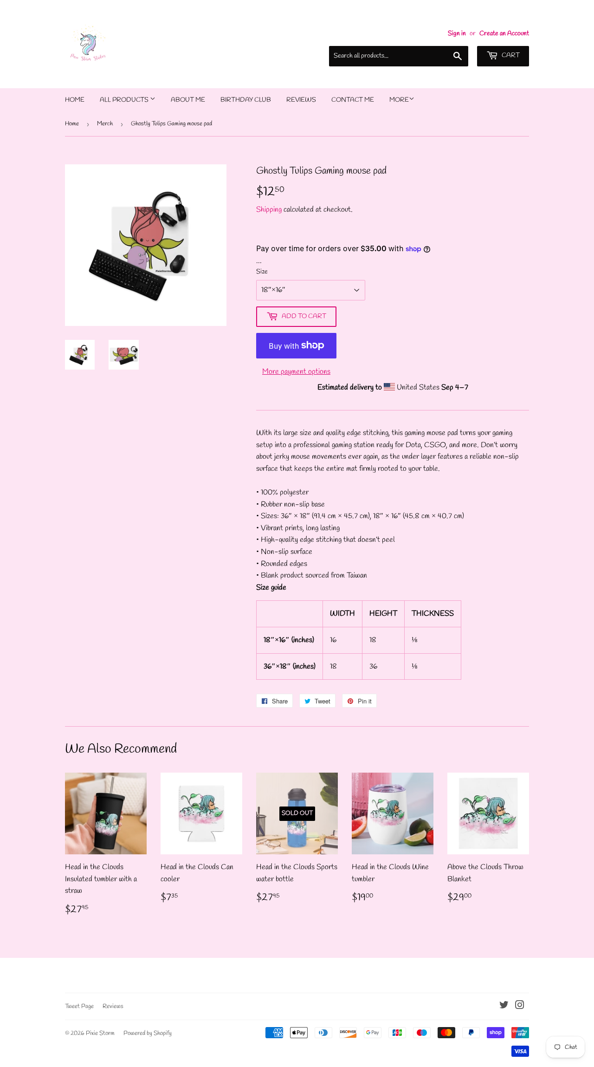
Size (262, 271)
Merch (105, 124)
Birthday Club (245, 100)
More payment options (296, 372)
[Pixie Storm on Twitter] (504, 1006)
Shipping (269, 210)
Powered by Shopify (147, 1033)
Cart (510, 55)
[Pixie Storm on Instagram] (519, 1006)
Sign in (457, 33)
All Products (125, 100)
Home (74, 100)
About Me (188, 100)
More (399, 100)
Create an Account (504, 33)
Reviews (301, 100)
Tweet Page (79, 1006)
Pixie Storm (100, 1033)
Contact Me (352, 100)
